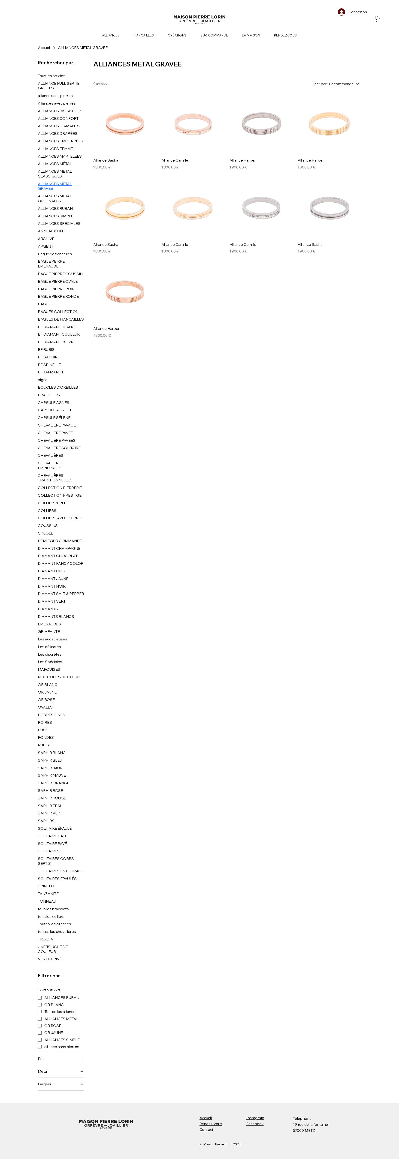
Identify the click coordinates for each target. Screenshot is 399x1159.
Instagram (255, 1117)
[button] (377, 19)
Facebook (255, 1123)
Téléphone (302, 1118)
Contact (206, 1129)
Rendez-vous (211, 1123)
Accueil (206, 1117)
